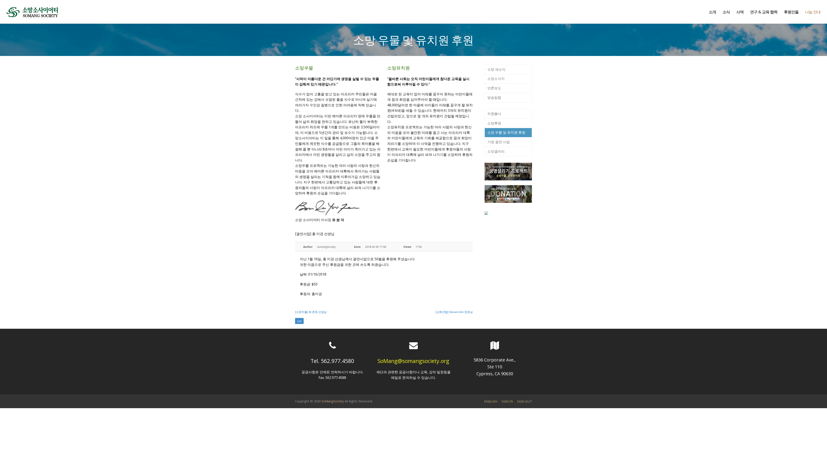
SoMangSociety (333, 401)
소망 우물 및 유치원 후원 (506, 132)
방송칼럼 (494, 97)
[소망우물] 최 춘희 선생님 (311, 312)
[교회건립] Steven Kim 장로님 (454, 312)
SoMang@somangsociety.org (413, 360)
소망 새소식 (496, 69)
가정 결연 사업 (498, 142)
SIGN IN (507, 401)
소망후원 (494, 123)
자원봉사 (494, 113)
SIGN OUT (524, 401)
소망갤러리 (496, 151)
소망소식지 (496, 78)
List (299, 321)
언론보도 (494, 88)
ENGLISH (490, 401)
